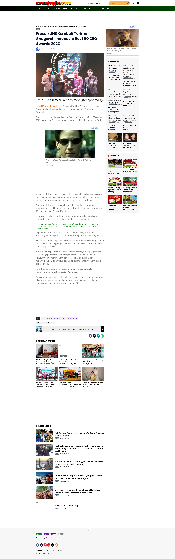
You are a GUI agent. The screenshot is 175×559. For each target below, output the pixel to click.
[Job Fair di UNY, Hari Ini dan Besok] (130, 163)
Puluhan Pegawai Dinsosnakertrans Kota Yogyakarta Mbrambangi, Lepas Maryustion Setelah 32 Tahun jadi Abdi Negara (79, 448)
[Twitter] (94, 336)
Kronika (63, 379)
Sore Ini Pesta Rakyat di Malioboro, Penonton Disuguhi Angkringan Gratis (114, 128)
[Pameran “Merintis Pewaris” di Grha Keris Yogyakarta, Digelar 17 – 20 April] (130, 199)
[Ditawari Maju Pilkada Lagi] (44, 507)
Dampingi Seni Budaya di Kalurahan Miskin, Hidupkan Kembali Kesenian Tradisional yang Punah (78, 491)
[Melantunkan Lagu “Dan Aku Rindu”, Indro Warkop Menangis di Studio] (130, 94)
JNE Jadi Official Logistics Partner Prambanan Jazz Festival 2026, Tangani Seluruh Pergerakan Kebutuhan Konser (68, 362)
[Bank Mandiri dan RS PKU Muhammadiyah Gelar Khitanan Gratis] (115, 163)
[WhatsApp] (102, 336)
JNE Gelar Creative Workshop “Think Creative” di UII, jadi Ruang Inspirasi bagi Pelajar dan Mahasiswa (70, 385)
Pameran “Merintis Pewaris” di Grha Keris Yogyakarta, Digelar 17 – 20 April (130, 208)
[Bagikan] (102, 49)
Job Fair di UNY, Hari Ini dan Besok (130, 171)
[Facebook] (90, 336)
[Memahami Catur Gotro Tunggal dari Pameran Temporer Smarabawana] (130, 119)
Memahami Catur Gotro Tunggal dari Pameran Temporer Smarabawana (129, 128)
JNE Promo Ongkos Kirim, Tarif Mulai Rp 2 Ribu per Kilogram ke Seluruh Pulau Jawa (45, 362)
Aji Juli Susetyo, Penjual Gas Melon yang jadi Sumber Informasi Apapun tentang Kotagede (78, 477)
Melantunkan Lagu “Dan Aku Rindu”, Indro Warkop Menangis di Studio (130, 103)
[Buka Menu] (138, 3)
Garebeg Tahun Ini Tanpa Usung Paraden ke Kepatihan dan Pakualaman (130, 190)
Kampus (40, 379)
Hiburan (63, 356)
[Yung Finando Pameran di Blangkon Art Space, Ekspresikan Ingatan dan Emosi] (115, 137)
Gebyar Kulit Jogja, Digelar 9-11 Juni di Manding (115, 190)
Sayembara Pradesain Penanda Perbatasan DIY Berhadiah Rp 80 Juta (114, 208)
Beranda (38, 26)
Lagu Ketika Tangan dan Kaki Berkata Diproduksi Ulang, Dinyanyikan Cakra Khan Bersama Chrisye (130, 146)
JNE (44, 318)
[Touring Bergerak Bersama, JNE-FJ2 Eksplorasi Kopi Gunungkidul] (93, 351)
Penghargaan (73, 318)
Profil (38, 29)
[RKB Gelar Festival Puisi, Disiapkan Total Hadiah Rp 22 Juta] (115, 69)
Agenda (112, 166)
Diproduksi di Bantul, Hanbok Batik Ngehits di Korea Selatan (93, 384)
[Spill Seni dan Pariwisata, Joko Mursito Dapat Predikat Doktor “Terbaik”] (44, 435)
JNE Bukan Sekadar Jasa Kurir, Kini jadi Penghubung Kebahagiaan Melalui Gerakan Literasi (45, 385)
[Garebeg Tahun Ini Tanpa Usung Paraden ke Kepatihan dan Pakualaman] (130, 181)
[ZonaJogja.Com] (53, 3)
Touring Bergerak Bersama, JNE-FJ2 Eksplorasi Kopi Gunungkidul (92, 362)
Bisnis (40, 356)
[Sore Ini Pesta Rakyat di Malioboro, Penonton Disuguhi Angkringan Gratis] (115, 119)
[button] (128, 3)
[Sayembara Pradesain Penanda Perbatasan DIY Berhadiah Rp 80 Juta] (115, 199)
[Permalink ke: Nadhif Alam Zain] (38, 49)
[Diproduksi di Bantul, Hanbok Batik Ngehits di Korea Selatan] (93, 374)
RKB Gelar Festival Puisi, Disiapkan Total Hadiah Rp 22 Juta (114, 78)
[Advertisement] (87, 18)
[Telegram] (98, 336)
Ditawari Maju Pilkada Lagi (66, 505)
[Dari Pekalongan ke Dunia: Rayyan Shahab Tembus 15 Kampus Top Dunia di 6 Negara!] (44, 464)
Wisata (86, 356)
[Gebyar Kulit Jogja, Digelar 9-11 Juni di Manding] (115, 181)
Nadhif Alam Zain (45, 48)
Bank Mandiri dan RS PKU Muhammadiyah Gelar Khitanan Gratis (114, 172)
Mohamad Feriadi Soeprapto (57, 318)
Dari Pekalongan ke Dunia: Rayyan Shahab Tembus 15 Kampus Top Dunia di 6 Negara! (79, 462)
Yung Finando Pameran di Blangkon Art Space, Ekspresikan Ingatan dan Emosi (115, 146)
